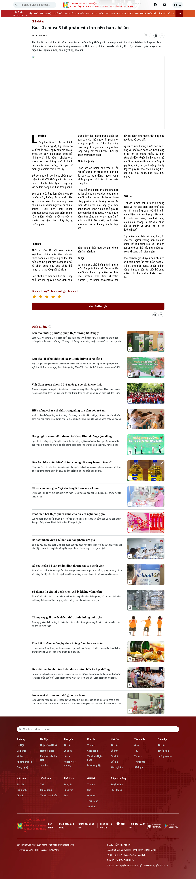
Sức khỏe (45, 778)
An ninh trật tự (24, 761)
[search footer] (20, 729)
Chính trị (21, 750)
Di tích (20, 795)
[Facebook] (155, 4)
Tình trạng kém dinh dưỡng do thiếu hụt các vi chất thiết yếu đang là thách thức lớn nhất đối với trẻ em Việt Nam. (76, 624)
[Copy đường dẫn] (162, 35)
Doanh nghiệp (94, 765)
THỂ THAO (140, 13)
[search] (16, 4)
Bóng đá (68, 784)
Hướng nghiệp (165, 756)
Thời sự (21, 739)
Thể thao (69, 778)
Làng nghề (22, 790)
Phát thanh (116, 790)
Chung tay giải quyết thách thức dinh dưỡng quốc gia (67, 617)
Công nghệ (22, 767)
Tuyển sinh (163, 750)
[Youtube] (164, 4)
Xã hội (20, 756)
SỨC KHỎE (127, 13)
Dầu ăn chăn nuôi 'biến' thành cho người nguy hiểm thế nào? (72, 462)
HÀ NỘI (48, 13)
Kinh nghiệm (117, 767)
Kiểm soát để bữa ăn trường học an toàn (58, 695)
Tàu (136, 750)
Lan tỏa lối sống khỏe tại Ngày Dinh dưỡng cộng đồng (67, 358)
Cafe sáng (92, 750)
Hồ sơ (67, 756)
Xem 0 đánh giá (98, 306)
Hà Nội (20, 745)
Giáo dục (163, 739)
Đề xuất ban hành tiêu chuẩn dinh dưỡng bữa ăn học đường (71, 669)
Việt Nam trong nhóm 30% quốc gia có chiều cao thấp (67, 384)
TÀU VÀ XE (91, 13)
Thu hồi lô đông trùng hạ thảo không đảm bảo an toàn (67, 643)
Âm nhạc (91, 806)
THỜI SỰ (38, 13)
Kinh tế (91, 739)
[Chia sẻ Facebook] (155, 35)
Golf (66, 795)
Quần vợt (68, 790)
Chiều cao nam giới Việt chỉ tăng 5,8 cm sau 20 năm (66, 488)
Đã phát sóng (118, 778)
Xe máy (138, 756)
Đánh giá (138, 767)
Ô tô (136, 745)
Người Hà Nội (47, 750)
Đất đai (114, 761)
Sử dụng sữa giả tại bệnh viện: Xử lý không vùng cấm (67, 591)
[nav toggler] (179, 13)
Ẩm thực (44, 765)
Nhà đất (115, 739)
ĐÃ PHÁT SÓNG (166, 13)
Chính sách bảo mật (86, 825)
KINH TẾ (69, 13)
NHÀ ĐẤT (79, 13)
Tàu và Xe (139, 739)
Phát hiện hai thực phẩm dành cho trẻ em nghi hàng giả (68, 513)
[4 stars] (53, 297)
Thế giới (68, 739)
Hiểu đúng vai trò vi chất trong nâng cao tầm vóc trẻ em (69, 410)
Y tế (42, 784)
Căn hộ (114, 756)
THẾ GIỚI (58, 13)
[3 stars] (46, 297)
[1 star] (34, 297)
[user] (177, 5)
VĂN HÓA (115, 13)
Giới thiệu (50, 825)
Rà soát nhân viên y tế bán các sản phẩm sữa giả (63, 539)
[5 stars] (59, 297)
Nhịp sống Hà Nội (49, 745)
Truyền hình (117, 784)
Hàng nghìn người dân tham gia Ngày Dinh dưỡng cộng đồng (72, 436)
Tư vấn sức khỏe (48, 795)
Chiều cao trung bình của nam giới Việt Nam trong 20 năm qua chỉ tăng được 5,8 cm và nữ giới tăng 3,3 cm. (76, 495)
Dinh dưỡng (38, 21)
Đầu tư (114, 750)
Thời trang (92, 801)
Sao (89, 790)
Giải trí (91, 778)
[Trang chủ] (30, 13)
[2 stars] (40, 297)
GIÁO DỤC (104, 13)
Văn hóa (21, 778)
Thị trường (139, 761)
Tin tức (67, 745)
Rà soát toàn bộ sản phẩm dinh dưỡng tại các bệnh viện (68, 565)
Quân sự (68, 750)
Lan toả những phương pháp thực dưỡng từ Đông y (65, 332)
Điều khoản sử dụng (66, 825)
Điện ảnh (91, 795)
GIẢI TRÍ (151, 13)
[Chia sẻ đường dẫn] (154, 314)
